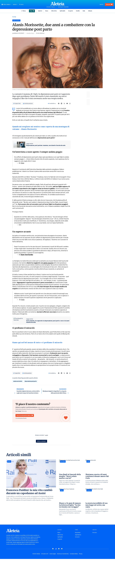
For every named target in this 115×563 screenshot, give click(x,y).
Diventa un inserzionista (63, 553)
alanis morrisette (17, 381)
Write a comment (41, 441)
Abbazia (90, 11)
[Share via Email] (67, 103)
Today (22, 163)
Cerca (21, 4)
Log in (46, 435)
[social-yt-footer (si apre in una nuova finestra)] (53, 549)
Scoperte (70, 11)
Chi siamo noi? (44, 553)
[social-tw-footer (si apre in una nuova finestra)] (59, 549)
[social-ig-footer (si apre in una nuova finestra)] (62, 549)
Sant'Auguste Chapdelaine (63, 7)
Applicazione (78, 534)
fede (88, 461)
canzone (89, 490)
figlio (62, 490)
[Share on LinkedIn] (61, 103)
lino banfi (63, 461)
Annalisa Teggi (30, 33)
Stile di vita (54, 11)
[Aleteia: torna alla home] (57, 3)
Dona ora (108, 4)
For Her (14, 17)
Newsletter (77, 532)
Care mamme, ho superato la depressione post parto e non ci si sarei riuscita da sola (47, 321)
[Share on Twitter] (64, 103)
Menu (24, 11)
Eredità (78, 11)
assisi (9, 461)
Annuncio (77, 537)
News (46, 11)
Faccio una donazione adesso (24, 415)
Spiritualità (62, 11)
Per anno (94, 532)
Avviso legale (53, 553)
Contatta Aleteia (74, 553)
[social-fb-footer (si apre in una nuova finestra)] (56, 549)
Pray (31, 11)
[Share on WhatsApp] (70, 103)
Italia (84, 11)
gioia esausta (48, 263)
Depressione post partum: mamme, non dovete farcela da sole (45, 145)
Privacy (80, 553)
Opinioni (40, 11)
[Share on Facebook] (58, 103)
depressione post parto (31, 381)
